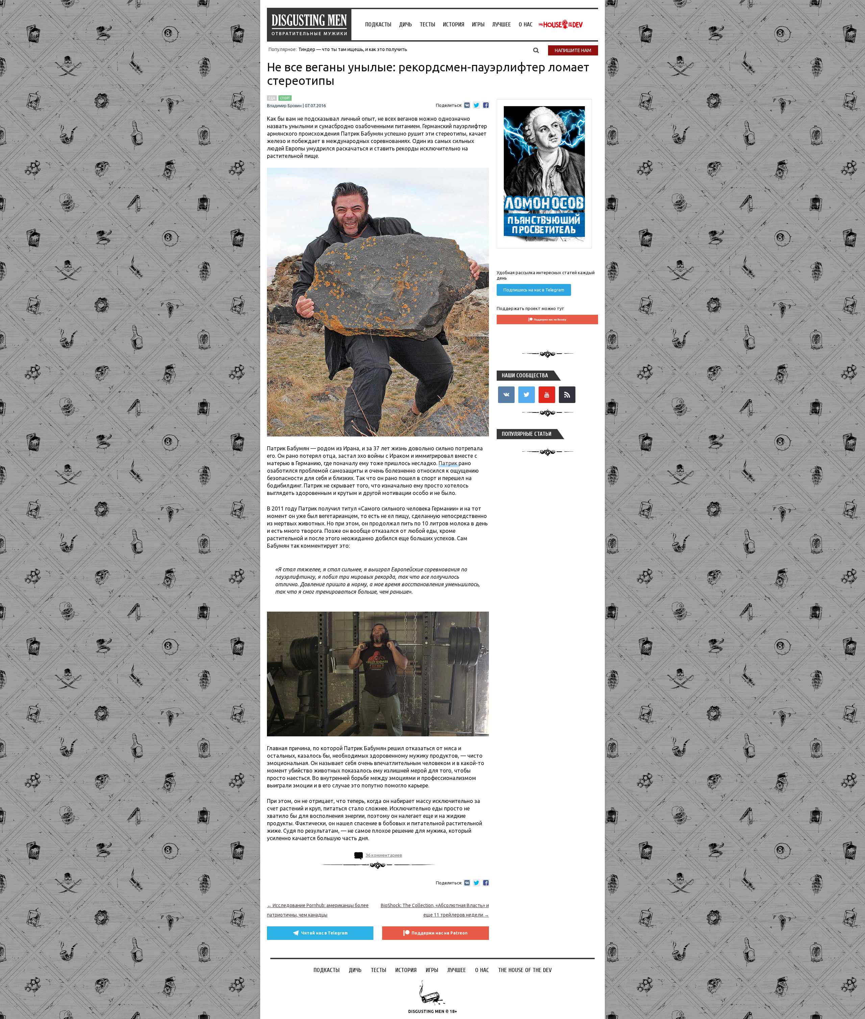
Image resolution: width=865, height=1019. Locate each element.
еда (272, 98)
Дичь (405, 24)
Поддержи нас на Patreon (440, 933)
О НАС (526, 24)
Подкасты (378, 24)
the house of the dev (560, 24)
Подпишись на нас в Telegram (533, 289)
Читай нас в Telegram (324, 933)
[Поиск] (536, 50)
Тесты (427, 24)
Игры (478, 24)
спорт (285, 98)
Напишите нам (573, 50)
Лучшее (501, 24)
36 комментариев (384, 855)
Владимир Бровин (284, 105)
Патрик (449, 463)
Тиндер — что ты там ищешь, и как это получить (352, 49)
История (453, 24)
